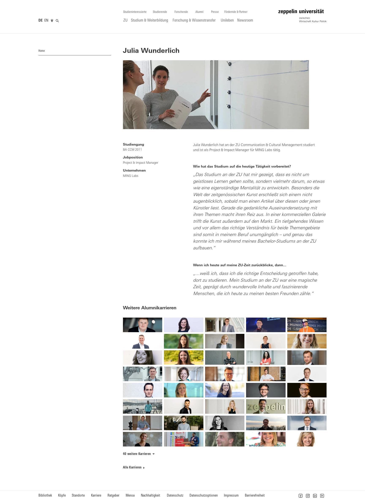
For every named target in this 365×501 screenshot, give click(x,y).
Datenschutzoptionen (203, 495)
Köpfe (62, 495)
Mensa (130, 495)
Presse (215, 12)
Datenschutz (175, 495)
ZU (125, 21)
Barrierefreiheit (255, 495)
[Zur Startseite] (302, 15)
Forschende (181, 12)
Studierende (160, 12)
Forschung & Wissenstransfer (194, 21)
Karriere (96, 495)
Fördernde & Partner (235, 12)
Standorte (78, 495)
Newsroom (245, 21)
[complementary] (52, 20)
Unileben (227, 21)
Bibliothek (45, 495)
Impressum (231, 495)
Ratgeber (113, 495)
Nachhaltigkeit (150, 495)
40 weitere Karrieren (137, 454)
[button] (300, 495)
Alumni (199, 12)
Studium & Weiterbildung (149, 21)
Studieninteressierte (135, 12)
